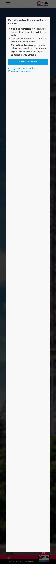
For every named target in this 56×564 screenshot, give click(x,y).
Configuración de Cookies (22, 68)
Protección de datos (19, 71)
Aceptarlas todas (28, 61)
